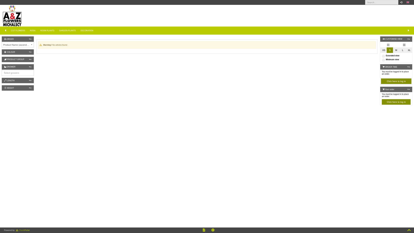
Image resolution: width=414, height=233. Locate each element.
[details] (404, 44)
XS (383, 50)
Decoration (87, 30)
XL (409, 50)
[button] (408, 2)
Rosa (32, 30)
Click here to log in (396, 81)
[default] (388, 44)
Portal (25, 230)
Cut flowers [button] (18, 30)
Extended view (392, 56)
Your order (389, 89)
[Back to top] (409, 230)
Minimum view (392, 59)
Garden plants (67, 30)
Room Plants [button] (47, 30)
